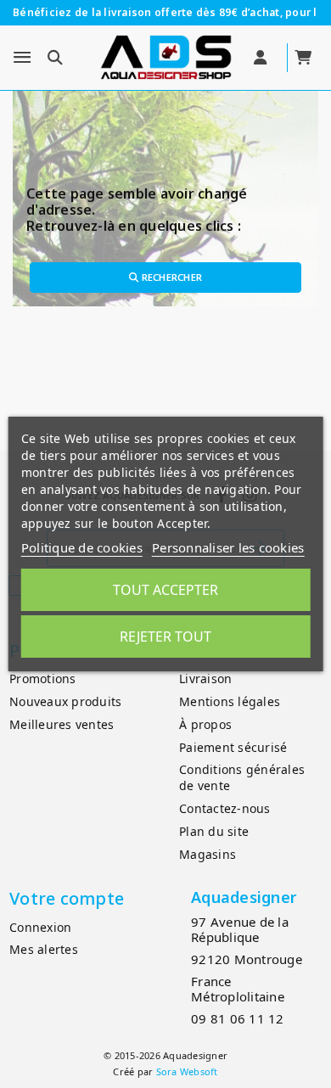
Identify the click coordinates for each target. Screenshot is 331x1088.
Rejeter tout (165, 636)
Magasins (207, 854)
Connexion (40, 927)
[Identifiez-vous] (262, 57)
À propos (205, 724)
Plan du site (214, 831)
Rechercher (170, 277)
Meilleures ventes (61, 724)
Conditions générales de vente (242, 777)
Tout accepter (165, 589)
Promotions (42, 678)
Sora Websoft (187, 1071)
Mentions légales (229, 701)
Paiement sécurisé (233, 747)
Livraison (205, 678)
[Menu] (22, 57)
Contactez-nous (225, 808)
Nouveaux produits (65, 701)
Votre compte (66, 898)
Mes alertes (43, 949)
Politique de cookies (82, 547)
